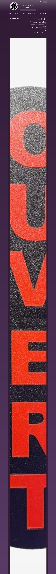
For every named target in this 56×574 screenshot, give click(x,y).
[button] (44, 13)
